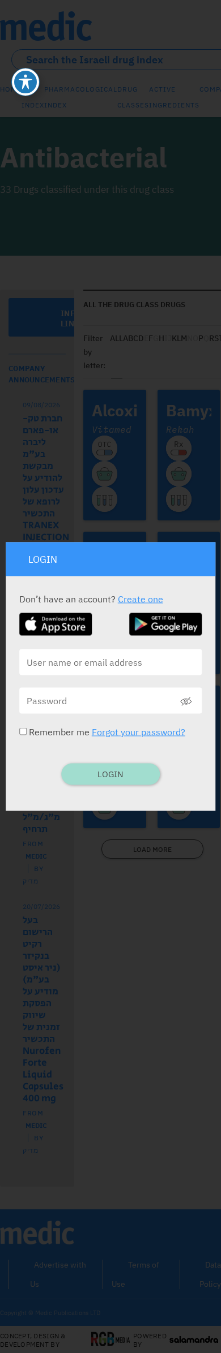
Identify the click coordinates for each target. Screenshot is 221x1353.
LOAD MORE (152, 849)
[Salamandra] (193, 1340)
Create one (140, 599)
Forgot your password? (138, 732)
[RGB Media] (110, 1340)
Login (110, 774)
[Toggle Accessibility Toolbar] (25, 82)
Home (11, 89)
